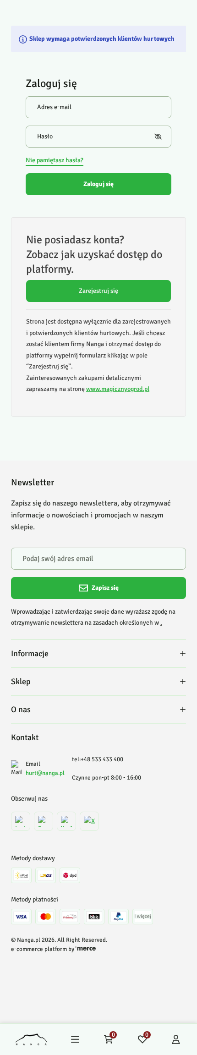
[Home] (31, 1039)
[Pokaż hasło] (158, 136)
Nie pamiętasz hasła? (54, 160)
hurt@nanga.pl (45, 773)
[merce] (86, 949)
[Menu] (75, 1039)
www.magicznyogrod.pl (117, 389)
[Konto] (176, 1039)
